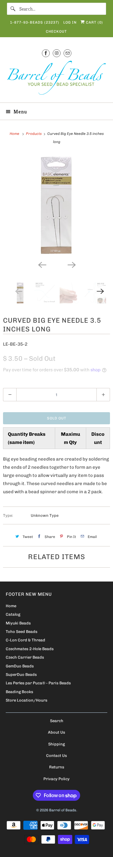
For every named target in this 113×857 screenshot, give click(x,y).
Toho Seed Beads (21, 631)
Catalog (13, 614)
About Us (56, 732)
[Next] (71, 264)
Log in (70, 22)
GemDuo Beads (20, 666)
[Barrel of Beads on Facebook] (46, 53)
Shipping (56, 744)
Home (11, 606)
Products (34, 134)
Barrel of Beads (62, 810)
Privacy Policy (56, 779)
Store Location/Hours (26, 700)
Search (56, 721)
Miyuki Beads (18, 623)
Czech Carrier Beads (25, 657)
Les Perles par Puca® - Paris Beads (38, 683)
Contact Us (56, 755)
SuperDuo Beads (21, 674)
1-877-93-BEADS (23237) (34, 22)
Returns (56, 767)
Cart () (94, 22)
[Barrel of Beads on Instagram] (57, 53)
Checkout (56, 31)
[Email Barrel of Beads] (67, 53)
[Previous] (42, 264)
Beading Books (19, 691)
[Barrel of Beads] (56, 79)
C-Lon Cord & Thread (25, 640)
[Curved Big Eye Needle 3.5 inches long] (56, 205)
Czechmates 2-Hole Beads (30, 649)
